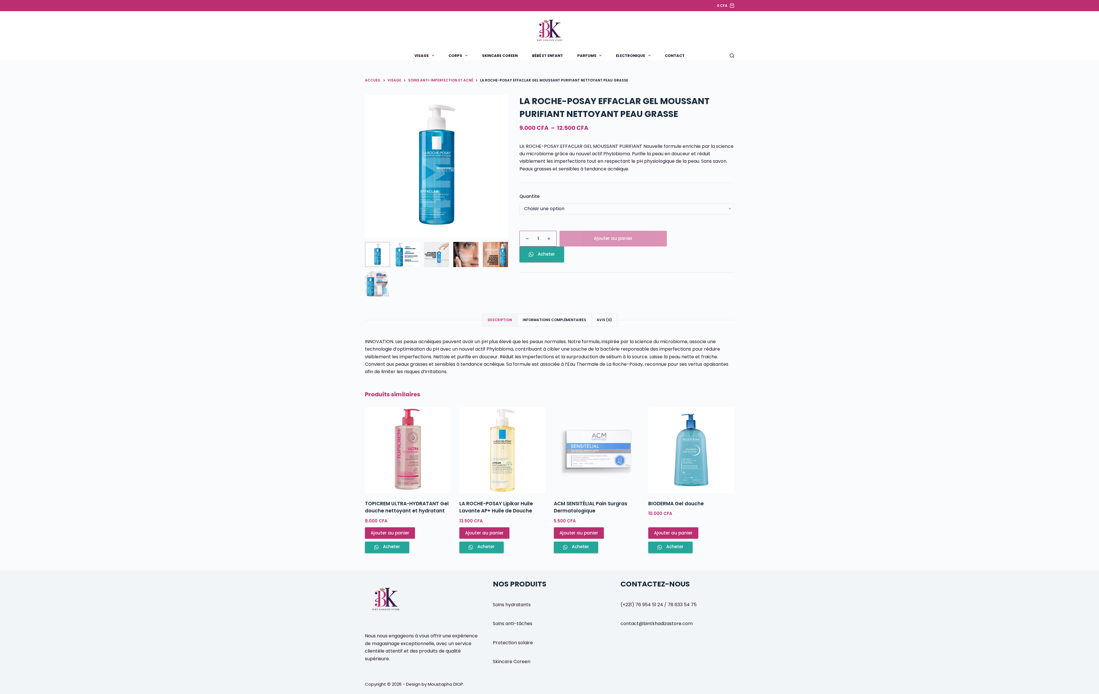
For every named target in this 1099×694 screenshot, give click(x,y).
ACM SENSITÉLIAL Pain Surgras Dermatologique (590, 507)
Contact (675, 55)
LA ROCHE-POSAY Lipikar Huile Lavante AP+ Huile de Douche (496, 507)
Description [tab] (500, 319)
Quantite (529, 196)
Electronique (630, 55)
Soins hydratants (512, 604)
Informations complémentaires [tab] (554, 319)
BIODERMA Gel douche (676, 503)
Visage (421, 55)
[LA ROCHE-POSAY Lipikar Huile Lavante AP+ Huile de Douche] (502, 450)
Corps (455, 55)
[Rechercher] (732, 55)
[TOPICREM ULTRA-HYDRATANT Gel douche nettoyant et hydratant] (408, 450)
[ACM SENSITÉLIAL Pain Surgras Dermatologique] (597, 450)
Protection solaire (513, 642)
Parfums (586, 55)
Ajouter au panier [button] (390, 533)
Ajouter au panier (613, 238)
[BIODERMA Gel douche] (691, 450)
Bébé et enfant (547, 55)
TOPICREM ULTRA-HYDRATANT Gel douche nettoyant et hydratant (407, 507)
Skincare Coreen (500, 55)
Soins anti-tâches (512, 623)
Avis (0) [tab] (604, 319)
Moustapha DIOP (445, 684)
